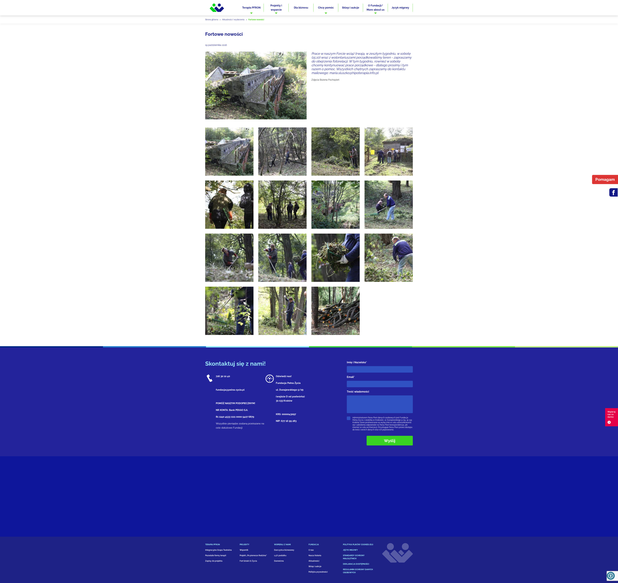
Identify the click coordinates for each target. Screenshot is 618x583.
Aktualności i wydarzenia (233, 20)
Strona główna (211, 20)
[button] (251, 7)
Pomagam (605, 179)
